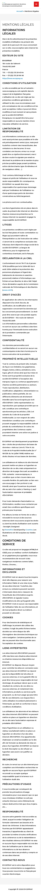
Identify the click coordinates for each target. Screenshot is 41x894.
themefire (9, 530)
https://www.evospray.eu (12, 78)
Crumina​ (29, 530)
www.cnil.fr (7, 290)
